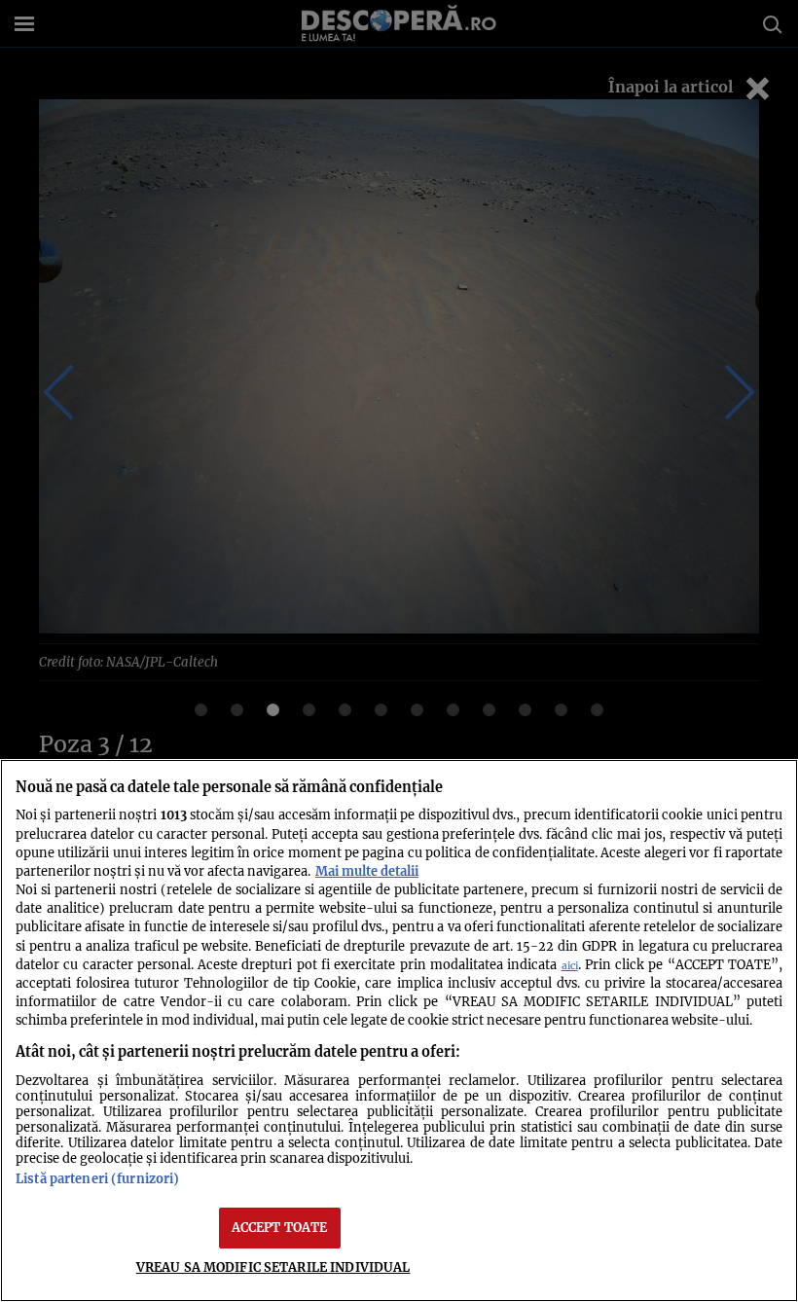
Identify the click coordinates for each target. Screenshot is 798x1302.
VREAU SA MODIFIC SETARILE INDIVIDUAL (273, 1267)
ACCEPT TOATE (280, 1227)
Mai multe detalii (366, 871)
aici (570, 965)
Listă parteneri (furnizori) (97, 1178)
